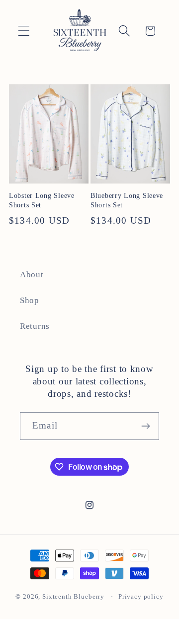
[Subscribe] (145, 426)
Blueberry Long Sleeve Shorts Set (126, 200)
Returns (35, 326)
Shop (29, 300)
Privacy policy (141, 596)
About (32, 274)
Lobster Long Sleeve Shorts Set (42, 200)
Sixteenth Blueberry (73, 596)
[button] (24, 31)
